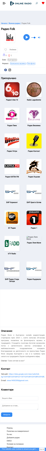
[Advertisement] (23, 16)
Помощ (10, 428)
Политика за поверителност (18, 431)
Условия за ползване (15, 444)
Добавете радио (13, 438)
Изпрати (6, 415)
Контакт (10, 447)
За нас (9, 434)
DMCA (9, 441)
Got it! (42, 449)
